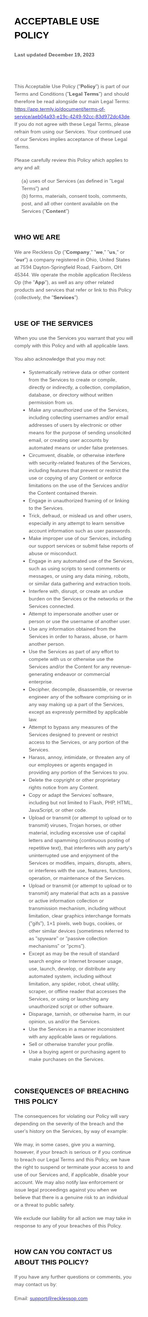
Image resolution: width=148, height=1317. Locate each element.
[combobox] (136, 1313)
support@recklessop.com (59, 1298)
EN (136, 1313)
